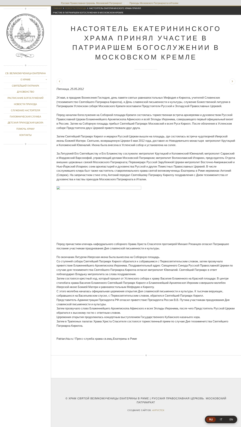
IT (221, 419)
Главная (57, 8)
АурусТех (158, 410)
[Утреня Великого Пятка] (59, 81)
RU (211, 419)
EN (231, 419)
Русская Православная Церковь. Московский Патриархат (91, 3)
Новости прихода (75, 8)
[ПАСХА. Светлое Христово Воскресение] (232, 81)
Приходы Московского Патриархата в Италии (154, 3)
